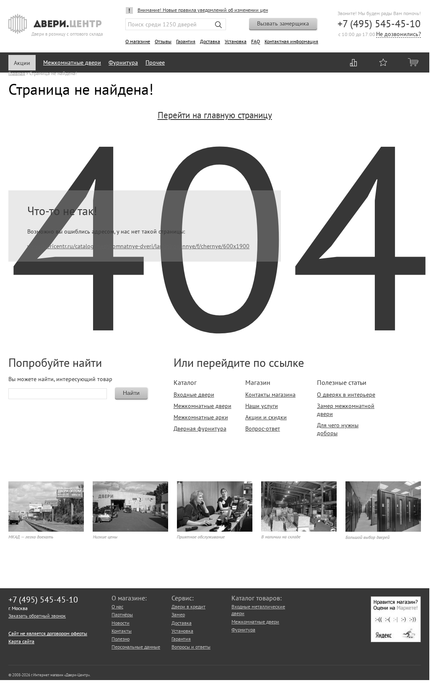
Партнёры (122, 614)
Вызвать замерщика (283, 23)
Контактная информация (291, 41)
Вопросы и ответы (190, 647)
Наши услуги (261, 406)
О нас (117, 606)
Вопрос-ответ (262, 428)
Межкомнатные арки (201, 417)
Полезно (121, 639)
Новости (121, 623)
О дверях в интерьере (346, 394)
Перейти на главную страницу (215, 115)
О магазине (137, 41)
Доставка (210, 41)
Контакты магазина (270, 394)
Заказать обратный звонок (37, 616)
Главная (16, 73)
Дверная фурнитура (200, 428)
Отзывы (163, 41)
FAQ (255, 41)
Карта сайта (21, 641)
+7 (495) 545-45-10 (379, 23)
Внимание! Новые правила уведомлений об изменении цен (203, 10)
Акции (22, 63)
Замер (178, 614)
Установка (236, 41)
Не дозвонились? (398, 34)
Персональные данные (136, 647)
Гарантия (185, 41)
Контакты (122, 631)
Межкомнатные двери (72, 62)
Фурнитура (123, 62)
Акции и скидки (266, 417)
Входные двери (194, 394)
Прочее (155, 62)
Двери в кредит (188, 606)
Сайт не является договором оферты (47, 633)
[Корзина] (414, 62)
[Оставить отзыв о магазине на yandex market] (396, 640)
